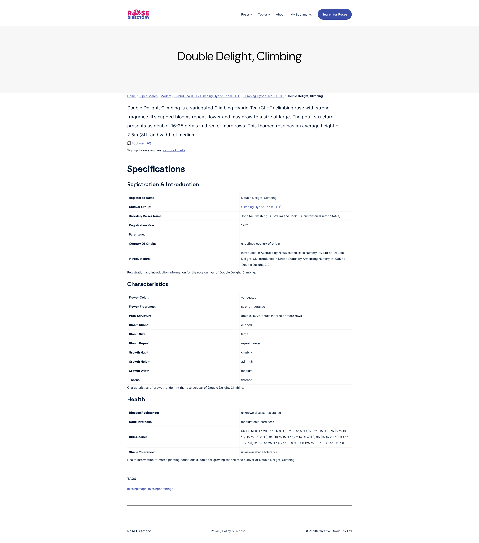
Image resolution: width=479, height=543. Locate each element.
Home (131, 96)
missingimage (137, 489)
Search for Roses (334, 14)
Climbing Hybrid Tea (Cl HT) (263, 96)
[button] (139, 143)
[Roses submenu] (251, 14)
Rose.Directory (139, 531)
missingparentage (160, 489)
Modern (166, 96)
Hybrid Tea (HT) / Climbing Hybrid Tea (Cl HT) (207, 96)
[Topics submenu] (269, 14)
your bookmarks (173, 150)
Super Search (148, 96)
